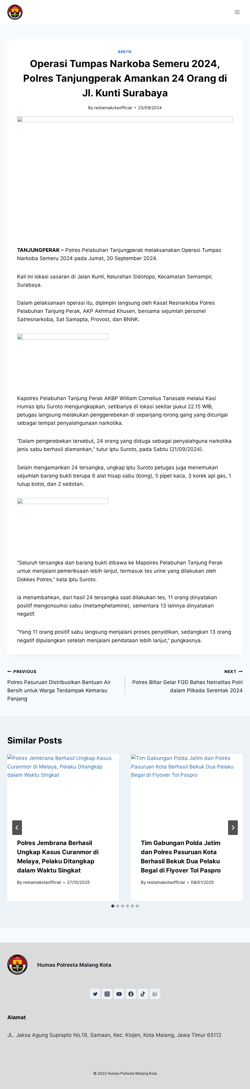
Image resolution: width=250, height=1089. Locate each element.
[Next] (233, 827)
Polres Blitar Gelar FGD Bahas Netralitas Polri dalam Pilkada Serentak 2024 (187, 681)
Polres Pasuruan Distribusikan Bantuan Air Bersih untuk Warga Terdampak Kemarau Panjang (59, 685)
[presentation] (63, 791)
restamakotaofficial (113, 107)
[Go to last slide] (17, 827)
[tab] (112, 906)
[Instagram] (107, 994)
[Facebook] (131, 994)
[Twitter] (95, 994)
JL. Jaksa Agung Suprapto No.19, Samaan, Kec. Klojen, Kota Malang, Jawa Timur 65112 (114, 1035)
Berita (125, 51)
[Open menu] (237, 12)
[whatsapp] (155, 994)
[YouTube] (119, 994)
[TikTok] (143, 994)
